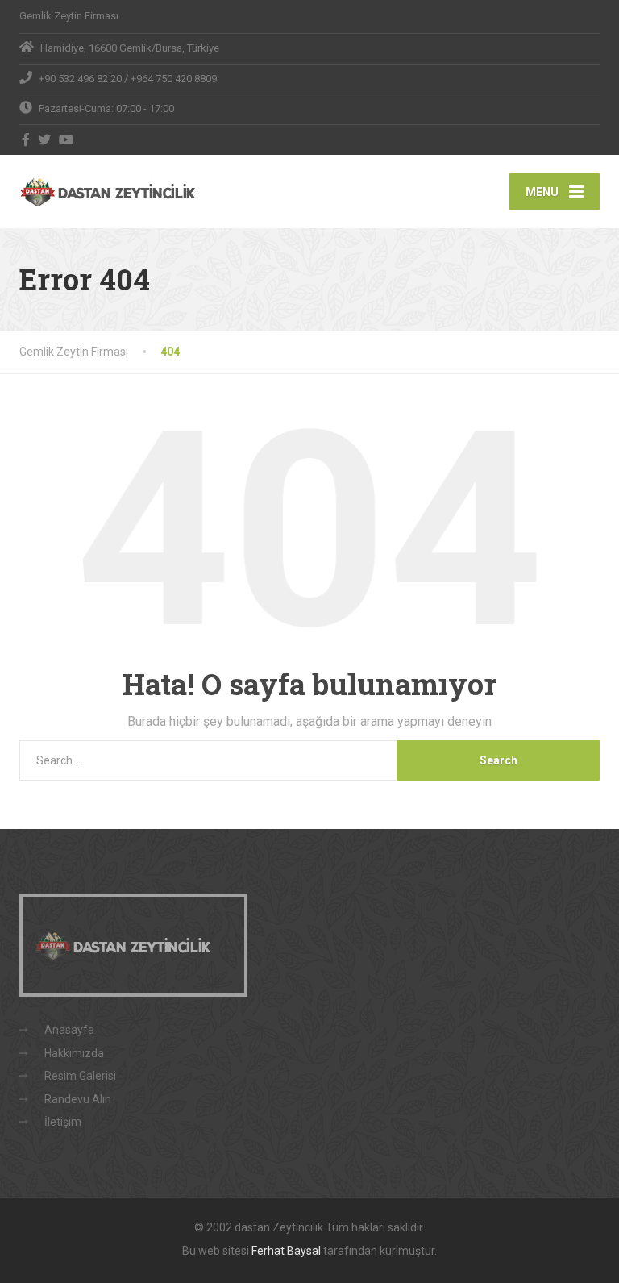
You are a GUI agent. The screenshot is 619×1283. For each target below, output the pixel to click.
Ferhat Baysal (286, 1250)
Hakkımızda (74, 1053)
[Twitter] (44, 139)
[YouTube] (66, 139)
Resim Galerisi (80, 1075)
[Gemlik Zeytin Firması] (118, 191)
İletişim (62, 1121)
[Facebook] (26, 139)
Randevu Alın (77, 1099)
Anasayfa (69, 1029)
